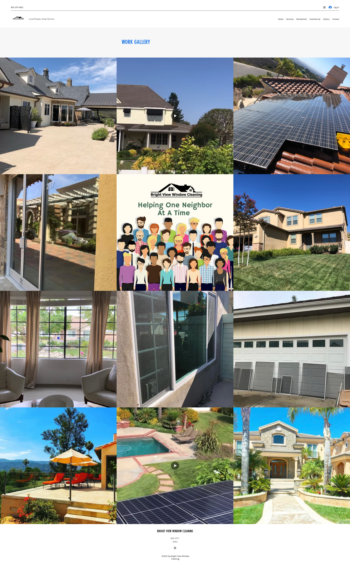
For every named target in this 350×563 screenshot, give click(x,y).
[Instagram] (324, 7)
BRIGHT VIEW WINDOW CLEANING (175, 531)
